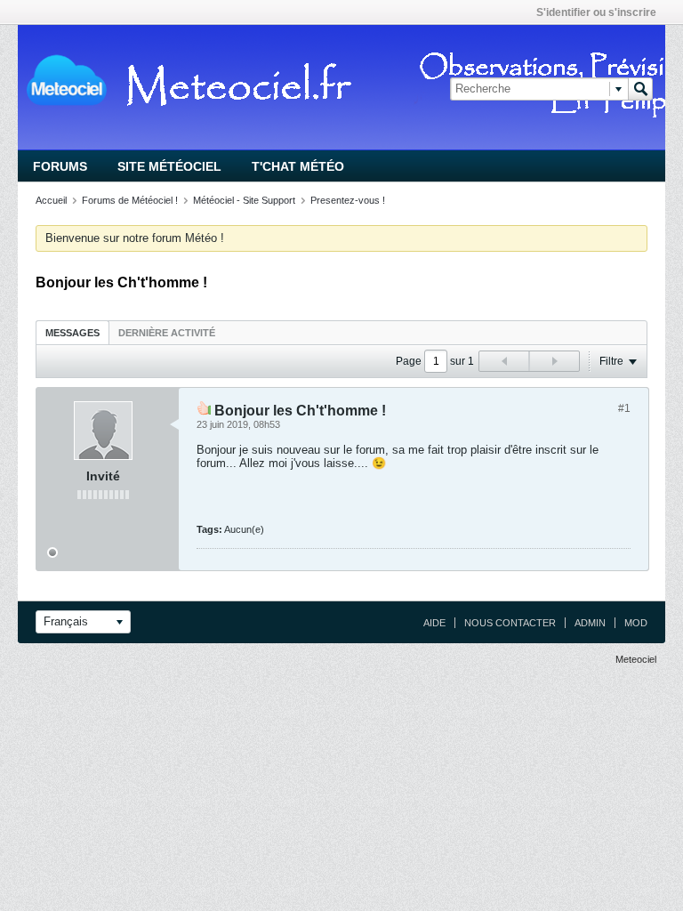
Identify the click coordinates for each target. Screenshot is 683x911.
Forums (60, 166)
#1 (624, 408)
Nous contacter (510, 622)
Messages (72, 332)
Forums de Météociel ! (130, 200)
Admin (590, 622)
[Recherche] (640, 89)
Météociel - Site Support (244, 200)
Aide (434, 622)
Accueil (51, 200)
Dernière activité (166, 332)
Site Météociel (169, 166)
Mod (635, 622)
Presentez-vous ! (347, 200)
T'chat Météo (298, 166)
